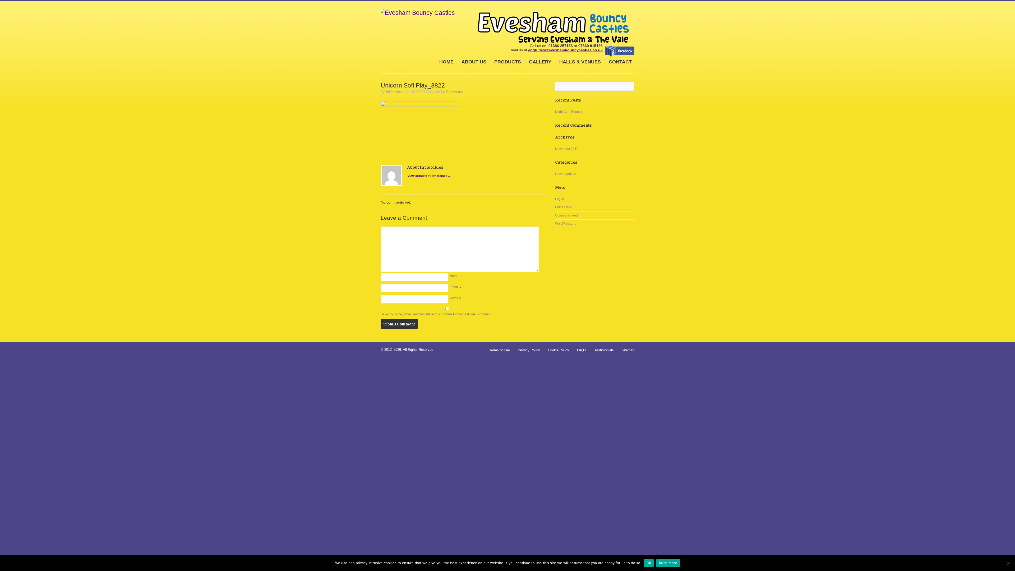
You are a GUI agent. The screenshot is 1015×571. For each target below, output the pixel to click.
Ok (649, 563)
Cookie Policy (558, 350)
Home (446, 62)
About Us (474, 62)
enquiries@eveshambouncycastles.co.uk (565, 50)
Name (454, 276)
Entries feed (563, 207)
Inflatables (394, 92)
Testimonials (604, 350)
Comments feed (566, 215)
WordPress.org (565, 223)
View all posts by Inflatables (429, 175)
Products (507, 62)
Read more (668, 563)
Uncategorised (565, 174)
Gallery (540, 62)
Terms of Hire (499, 350)
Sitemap (628, 350)
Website (455, 298)
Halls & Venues (580, 62)
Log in (559, 199)
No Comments (452, 92)
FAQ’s (582, 350)
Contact (620, 62)
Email (454, 287)
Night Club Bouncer (569, 112)
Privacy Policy (529, 350)
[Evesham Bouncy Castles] (418, 12)
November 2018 (566, 149)
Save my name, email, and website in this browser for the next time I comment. (436, 314)
